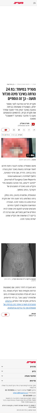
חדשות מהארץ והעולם (23, 84)
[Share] (34, 130)
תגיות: (33, 314)
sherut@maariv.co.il (20, 393)
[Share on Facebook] (29, 130)
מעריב (34, 84)
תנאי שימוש (32, 410)
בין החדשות (10, 84)
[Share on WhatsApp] (19, 130)
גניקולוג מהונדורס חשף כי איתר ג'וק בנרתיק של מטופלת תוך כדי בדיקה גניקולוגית (19, 304)
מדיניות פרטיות (22, 410)
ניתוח (30, 315)
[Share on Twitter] (24, 130)
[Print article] (14, 130)
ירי (35, 315)
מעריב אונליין (24, 123)
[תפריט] (35, 3)
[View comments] (5, 130)
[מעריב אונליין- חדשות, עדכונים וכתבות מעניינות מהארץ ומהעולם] (19, 3)
